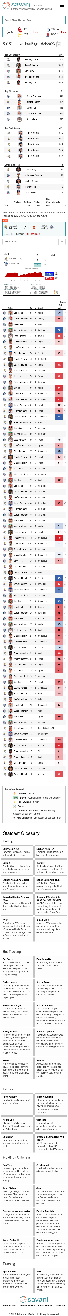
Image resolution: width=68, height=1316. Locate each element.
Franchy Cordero (32, 59)
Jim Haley (29, 71)
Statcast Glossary (21, 833)
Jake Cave (18, 324)
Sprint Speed (9, 1271)
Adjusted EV (42, 920)
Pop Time (7, 1165)
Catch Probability (12, 1240)
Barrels (6, 862)
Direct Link (9, 234)
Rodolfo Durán (31, 65)
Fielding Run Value (45, 1211)
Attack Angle (43, 982)
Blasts (6, 1060)
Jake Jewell (30, 192)
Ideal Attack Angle (12, 1005)
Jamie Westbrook (21, 405)
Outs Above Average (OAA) (16, 1211)
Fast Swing (23, 801)
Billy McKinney (20, 411)
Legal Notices (45, 1305)
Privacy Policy (28, 1305)
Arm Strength (43, 1165)
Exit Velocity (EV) (11, 848)
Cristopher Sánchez (34, 175)
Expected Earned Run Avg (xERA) (50, 1138)
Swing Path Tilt (10, 1031)
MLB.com (61, 1305)
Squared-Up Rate (45, 1031)
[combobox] (34, 20)
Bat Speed (8, 959)
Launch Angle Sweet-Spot (16, 879)
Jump (39, 1188)
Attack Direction (44, 1005)
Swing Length (10, 982)
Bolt (39, 1271)
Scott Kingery (33, 119)
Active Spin (8, 1119)
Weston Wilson (20, 330)
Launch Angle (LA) (45, 848)
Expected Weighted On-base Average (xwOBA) (49, 898)
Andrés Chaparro (21, 347)
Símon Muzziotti (21, 382)
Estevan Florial (20, 365)
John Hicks (18, 376)
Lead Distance (10, 1188)
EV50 (5, 920)
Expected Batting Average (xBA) (16, 898)
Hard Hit (22, 793)
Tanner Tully (30, 169)
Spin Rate (41, 1119)
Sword (21, 806)
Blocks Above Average (48, 1240)
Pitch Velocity (10, 1096)
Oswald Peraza (20, 359)
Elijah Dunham (20, 353)
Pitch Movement (45, 1096)
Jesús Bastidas (33, 102)
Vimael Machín (20, 341)
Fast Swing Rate (44, 959)
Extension (8, 1136)
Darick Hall (31, 108)
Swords (40, 1060)
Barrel (23, 797)
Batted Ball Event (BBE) (48, 879)
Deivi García (33, 133)
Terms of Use (9, 1305)
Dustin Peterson (32, 77)
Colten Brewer (31, 181)
